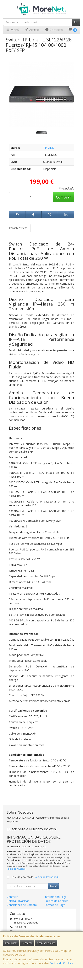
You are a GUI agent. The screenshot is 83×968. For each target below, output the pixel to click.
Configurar (11, 943)
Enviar (53, 886)
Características (18, 228)
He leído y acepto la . (34, 877)
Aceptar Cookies (46, 943)
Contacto (56, 30)
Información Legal (55, 897)
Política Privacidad (18, 901)
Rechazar (27, 943)
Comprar (63, 197)
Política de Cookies (61, 963)
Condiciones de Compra (22, 905)
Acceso (34, 30)
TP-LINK (48, 147)
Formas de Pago (54, 905)
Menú (14, 30)
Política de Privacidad (16, 868)
